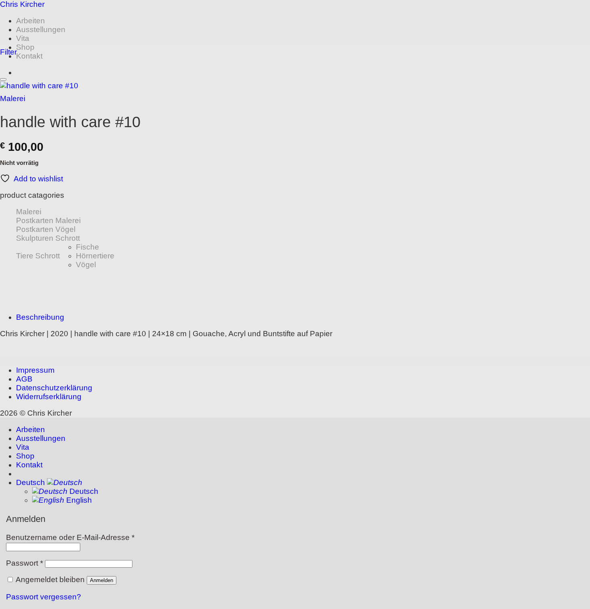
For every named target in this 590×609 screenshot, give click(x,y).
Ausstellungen (40, 29)
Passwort (24, 563)
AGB (24, 379)
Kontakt (29, 56)
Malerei (12, 98)
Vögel (86, 264)
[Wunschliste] (3, 79)
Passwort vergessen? (43, 597)
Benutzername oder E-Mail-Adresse (70, 537)
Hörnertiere (95, 256)
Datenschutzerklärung (54, 388)
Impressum (35, 370)
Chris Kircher (22, 4)
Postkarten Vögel (45, 229)
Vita (22, 38)
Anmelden (101, 580)
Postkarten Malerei (48, 220)
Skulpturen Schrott (48, 238)
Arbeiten (30, 20)
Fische (87, 247)
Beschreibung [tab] (40, 317)
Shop (25, 47)
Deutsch (31, 482)
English (78, 500)
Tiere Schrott (38, 256)
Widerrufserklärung (48, 396)
